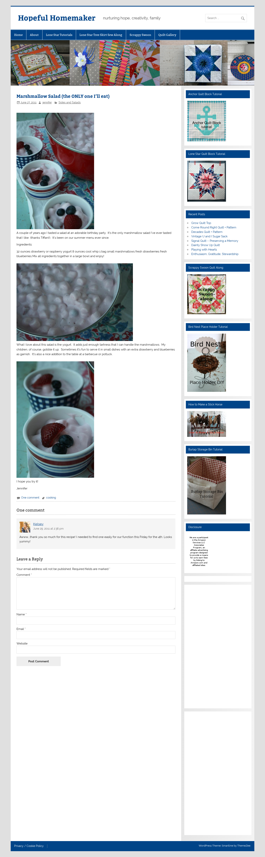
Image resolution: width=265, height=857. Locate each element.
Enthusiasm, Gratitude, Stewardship (214, 254)
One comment (30, 497)
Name (21, 614)
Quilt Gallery (167, 35)
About (34, 35)
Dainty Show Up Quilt (205, 245)
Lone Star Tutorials (59, 35)
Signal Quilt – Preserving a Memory (214, 241)
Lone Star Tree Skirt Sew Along (101, 35)
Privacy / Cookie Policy (29, 846)
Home (18, 35)
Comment (24, 574)
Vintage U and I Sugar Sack (209, 236)
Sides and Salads (70, 102)
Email (21, 629)
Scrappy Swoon (140, 35)
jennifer (47, 102)
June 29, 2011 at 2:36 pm (48, 528)
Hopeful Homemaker (56, 18)
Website (22, 643)
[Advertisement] (198, 646)
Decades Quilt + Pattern (207, 232)
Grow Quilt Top (201, 223)
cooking (51, 497)
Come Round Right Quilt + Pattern (213, 227)
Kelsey (38, 524)
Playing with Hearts (204, 249)
